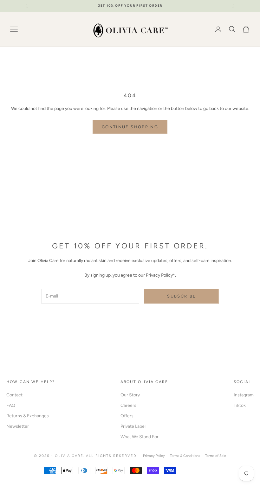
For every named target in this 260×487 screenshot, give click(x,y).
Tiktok (240, 405)
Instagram (244, 395)
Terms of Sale (215, 456)
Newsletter (17, 426)
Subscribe (181, 296)
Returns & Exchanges (27, 416)
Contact (14, 395)
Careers (128, 405)
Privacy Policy (154, 456)
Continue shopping (130, 127)
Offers (126, 416)
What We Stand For (139, 436)
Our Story (130, 395)
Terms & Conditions (185, 456)
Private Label (133, 426)
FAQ (10, 405)
